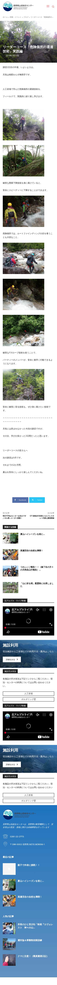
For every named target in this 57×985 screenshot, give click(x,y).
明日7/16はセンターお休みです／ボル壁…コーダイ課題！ (14, 517)
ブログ (26, 17)
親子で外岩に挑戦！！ (29, 865)
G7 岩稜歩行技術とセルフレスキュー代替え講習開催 (42, 517)
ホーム (5, 17)
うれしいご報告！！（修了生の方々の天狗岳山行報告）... (37, 568)
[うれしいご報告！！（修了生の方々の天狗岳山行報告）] (10, 571)
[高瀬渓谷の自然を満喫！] (10, 554)
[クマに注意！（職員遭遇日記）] (9, 960)
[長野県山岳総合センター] (18, 6)
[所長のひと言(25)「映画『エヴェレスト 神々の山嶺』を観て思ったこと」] (9, 928)
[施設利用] (28, 654)
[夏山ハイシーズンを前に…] (10, 538)
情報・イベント (15, 17)
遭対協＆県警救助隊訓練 (30, 940)
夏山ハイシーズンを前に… (32, 534)
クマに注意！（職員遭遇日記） (33, 956)
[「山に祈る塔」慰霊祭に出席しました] (10, 587)
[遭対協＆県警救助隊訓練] (9, 944)
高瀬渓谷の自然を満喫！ (31, 550)
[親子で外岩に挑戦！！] (9, 869)
